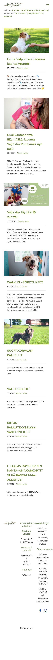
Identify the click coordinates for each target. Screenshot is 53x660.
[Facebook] (40, 610)
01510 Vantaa (26, 542)
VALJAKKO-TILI (18, 389)
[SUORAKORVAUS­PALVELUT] (26, 331)
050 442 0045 (19, 10)
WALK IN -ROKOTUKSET (25, 282)
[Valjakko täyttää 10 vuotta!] (26, 194)
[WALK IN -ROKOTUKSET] (26, 263)
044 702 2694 (43, 601)
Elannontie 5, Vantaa (37, 10)
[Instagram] (45, 610)
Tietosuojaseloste (26, 628)
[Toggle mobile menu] (47, 5)
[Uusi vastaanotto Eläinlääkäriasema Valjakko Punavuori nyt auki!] (26, 113)
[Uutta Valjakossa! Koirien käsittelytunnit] (26, 40)
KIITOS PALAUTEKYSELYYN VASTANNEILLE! (21, 427)
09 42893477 (21, 13)
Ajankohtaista (22, 68)
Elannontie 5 (26, 539)
